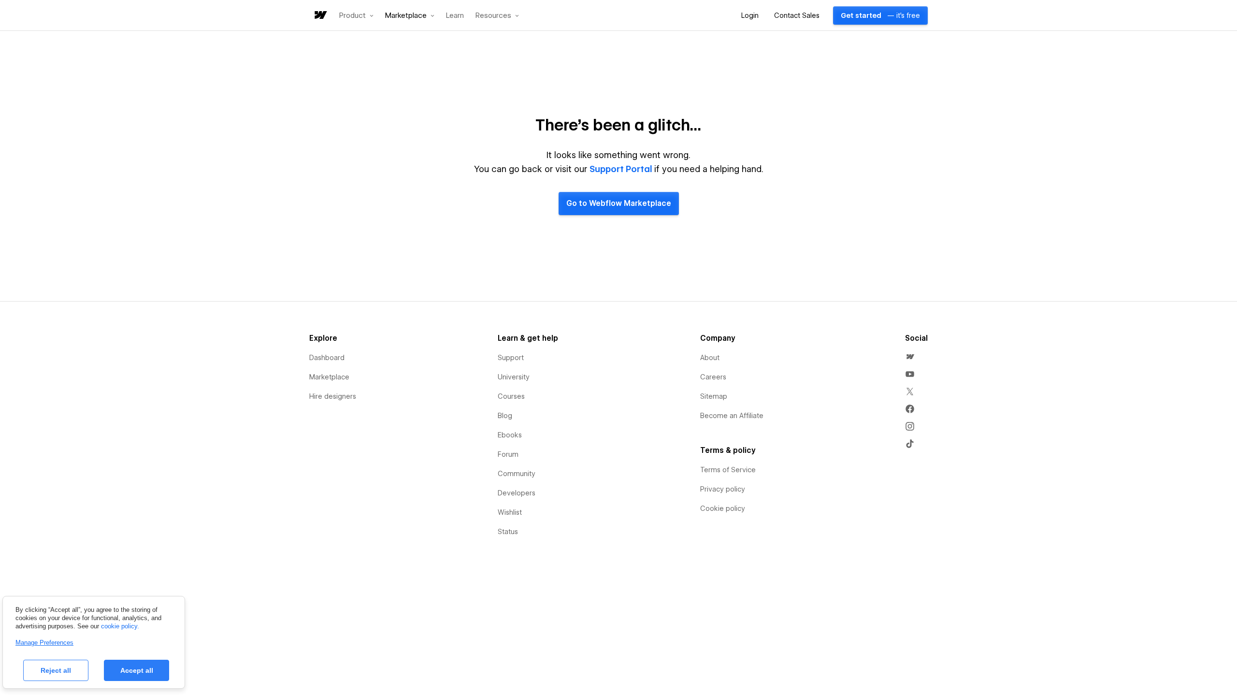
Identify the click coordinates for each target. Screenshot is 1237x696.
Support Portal (621, 169)
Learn (455, 16)
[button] (356, 15)
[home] (320, 15)
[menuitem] (910, 357)
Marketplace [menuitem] (329, 377)
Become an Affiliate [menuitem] (731, 416)
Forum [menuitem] (508, 454)
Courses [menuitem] (511, 396)
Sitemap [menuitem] (713, 396)
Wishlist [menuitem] (510, 512)
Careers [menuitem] (713, 377)
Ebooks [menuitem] (510, 435)
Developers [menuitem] (516, 493)
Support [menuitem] (511, 358)
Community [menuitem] (516, 474)
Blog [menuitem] (505, 416)
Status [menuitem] (508, 532)
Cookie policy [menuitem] (722, 508)
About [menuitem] (709, 358)
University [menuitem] (514, 377)
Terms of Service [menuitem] (728, 470)
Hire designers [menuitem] (332, 396)
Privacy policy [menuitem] (722, 489)
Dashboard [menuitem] (327, 358)
